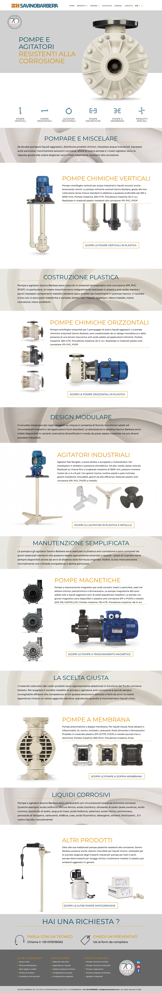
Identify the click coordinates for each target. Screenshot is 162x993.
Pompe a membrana (117, 120)
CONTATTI (129, 6)
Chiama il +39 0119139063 (45, 942)
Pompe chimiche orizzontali (98, 965)
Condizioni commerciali (29, 976)
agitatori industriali (69, 120)
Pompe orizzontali (44, 120)
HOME (71, 6)
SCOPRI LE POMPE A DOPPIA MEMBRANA (116, 776)
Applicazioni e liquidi (61, 965)
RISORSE (93, 6)
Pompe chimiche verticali (97, 962)
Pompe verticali (20, 120)
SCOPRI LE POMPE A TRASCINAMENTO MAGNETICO (99, 654)
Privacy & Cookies (26, 973)
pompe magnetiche (93, 120)
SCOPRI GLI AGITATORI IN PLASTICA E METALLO (103, 525)
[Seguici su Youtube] (138, 966)
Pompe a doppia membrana (98, 973)
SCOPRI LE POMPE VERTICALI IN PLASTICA (111, 245)
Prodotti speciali (141, 120)
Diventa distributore (28, 965)
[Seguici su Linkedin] (138, 962)
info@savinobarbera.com (109, 989)
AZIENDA (118, 6)
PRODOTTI (81, 6)
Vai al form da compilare (110, 942)
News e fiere (24, 962)
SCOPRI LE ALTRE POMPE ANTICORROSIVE (89, 905)
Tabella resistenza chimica (64, 969)
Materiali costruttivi (61, 962)
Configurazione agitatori (63, 976)
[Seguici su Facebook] (138, 971)
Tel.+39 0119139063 (90, 989)
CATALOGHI (107, 6)
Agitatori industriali (94, 976)
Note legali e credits (27, 969)
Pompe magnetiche (94, 969)
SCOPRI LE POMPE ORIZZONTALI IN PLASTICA (97, 394)
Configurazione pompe (62, 973)
